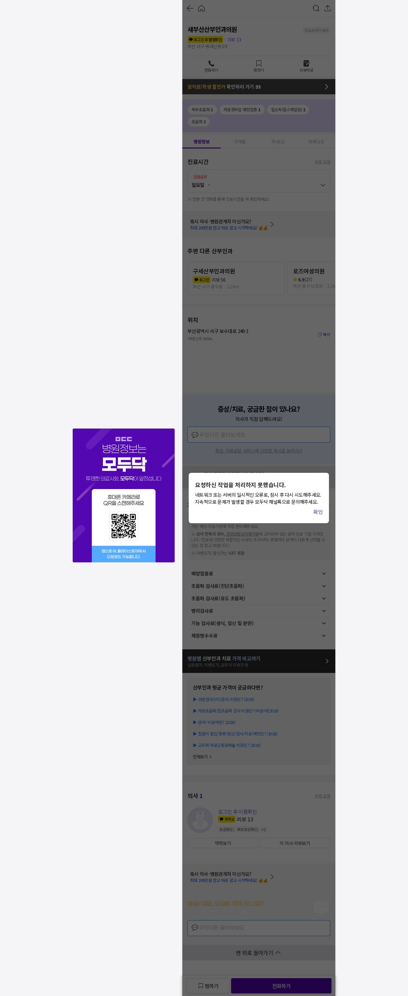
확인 (318, 512)
